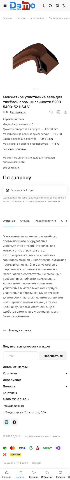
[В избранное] (51, 112)
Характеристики (46, 220)
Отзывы (25, 220)
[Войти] (57, 5)
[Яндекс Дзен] (14, 422)
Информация (12, 380)
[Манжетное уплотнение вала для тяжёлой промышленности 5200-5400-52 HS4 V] (36, 58)
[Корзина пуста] (64, 5)
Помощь (9, 386)
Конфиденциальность (16, 462)
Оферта (36, 462)
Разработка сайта (14, 439)
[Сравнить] (58, 112)
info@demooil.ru (13, 406)
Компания (10, 373)
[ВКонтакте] (6, 422)
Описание (9, 220)
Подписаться (53, 356)
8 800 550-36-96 (14, 399)
